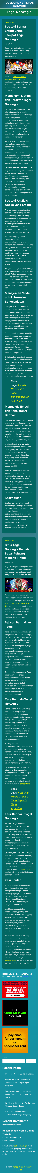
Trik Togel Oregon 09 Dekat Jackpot (19, 1074)
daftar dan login (20, 1146)
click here (27, 977)
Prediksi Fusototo (9, 1141)
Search (5, 1057)
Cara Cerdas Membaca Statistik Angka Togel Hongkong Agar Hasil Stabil (19, 1094)
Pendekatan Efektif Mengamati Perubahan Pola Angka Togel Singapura (17, 1082)
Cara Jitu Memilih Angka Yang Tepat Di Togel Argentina (20, 800)
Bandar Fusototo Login (11, 1138)
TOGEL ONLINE (9, 22)
